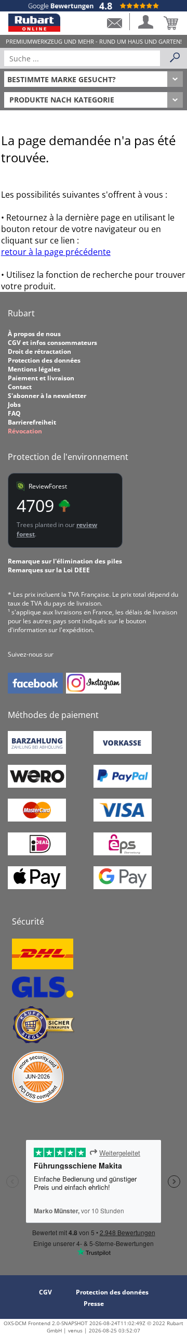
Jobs (14, 404)
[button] (114, 21)
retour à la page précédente (56, 252)
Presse (94, 1303)
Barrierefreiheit (32, 422)
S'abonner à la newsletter (47, 395)
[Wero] (37, 785)
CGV (45, 1292)
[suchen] (175, 58)
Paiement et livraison (41, 378)
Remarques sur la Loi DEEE (49, 570)
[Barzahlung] (37, 751)
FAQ (14, 413)
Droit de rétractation (39, 351)
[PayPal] (123, 785)
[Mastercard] (37, 819)
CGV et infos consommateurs (52, 342)
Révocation (25, 431)
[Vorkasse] (123, 751)
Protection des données (44, 360)
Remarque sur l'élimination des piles (65, 561)
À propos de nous (34, 333)
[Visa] (123, 819)
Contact (20, 386)
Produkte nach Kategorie (61, 100)
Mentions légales (34, 369)
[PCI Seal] (38, 1100)
